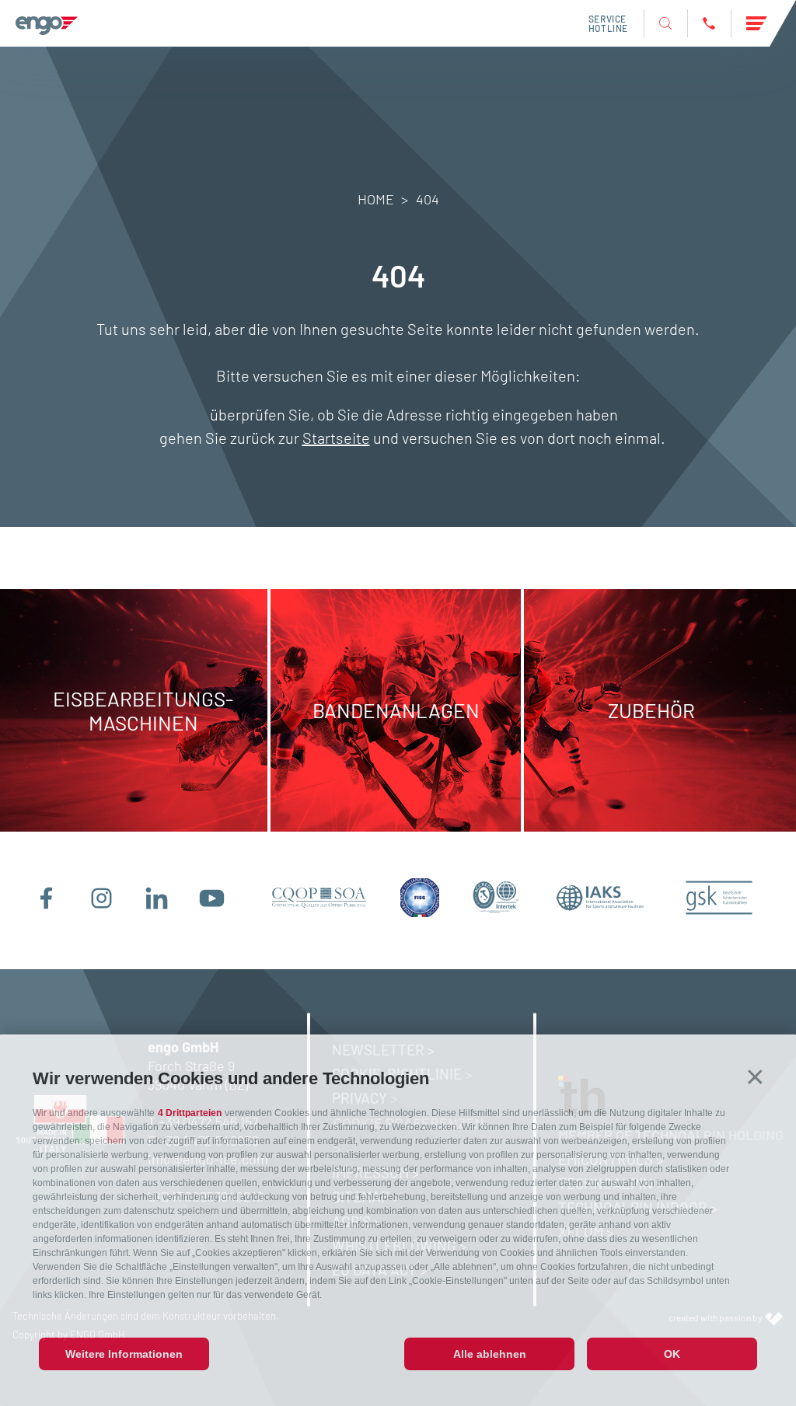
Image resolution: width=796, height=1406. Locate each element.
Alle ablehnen (489, 1354)
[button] (755, 1077)
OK (672, 1354)
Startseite (336, 437)
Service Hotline (608, 23)
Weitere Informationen (124, 1354)
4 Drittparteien (190, 1113)
